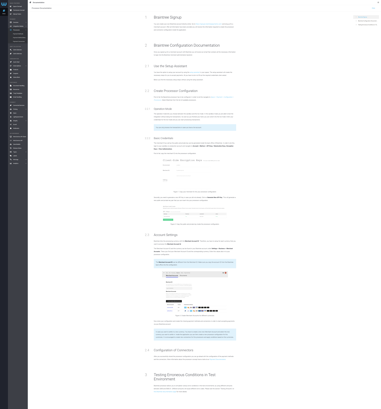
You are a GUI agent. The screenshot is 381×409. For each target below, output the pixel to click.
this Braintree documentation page (165, 392)
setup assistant (195, 72)
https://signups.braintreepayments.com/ (209, 24)
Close (373, 8)
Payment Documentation (218, 359)
